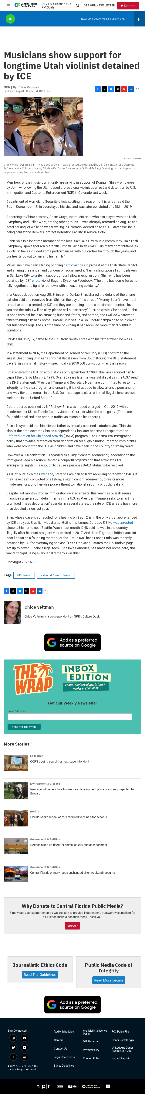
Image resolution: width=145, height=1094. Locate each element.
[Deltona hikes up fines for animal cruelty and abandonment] (16, 846)
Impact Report (120, 1058)
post (31, 294)
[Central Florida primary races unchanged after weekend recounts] (16, 874)
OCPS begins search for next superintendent (59, 761)
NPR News (24, 575)
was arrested (123, 522)
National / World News (56, 575)
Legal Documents (64, 1057)
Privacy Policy (91, 1050)
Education (36, 756)
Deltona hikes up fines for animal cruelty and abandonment (68, 845)
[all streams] (139, 18)
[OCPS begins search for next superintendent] (16, 763)
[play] (10, 19)
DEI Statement (91, 1041)
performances (74, 265)
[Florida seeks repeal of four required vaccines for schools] (16, 818)
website (47, 474)
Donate (130, 6)
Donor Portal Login (123, 1040)
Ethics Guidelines (64, 1065)
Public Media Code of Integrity (109, 968)
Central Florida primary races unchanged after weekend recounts (72, 872)
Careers (58, 1040)
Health (34, 811)
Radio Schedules (64, 1031)
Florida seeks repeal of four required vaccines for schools (68, 817)
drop (41, 493)
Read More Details (108, 980)
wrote (36, 280)
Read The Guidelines (40, 974)
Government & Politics (45, 839)
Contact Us (60, 1048)
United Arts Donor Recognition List (122, 1049)
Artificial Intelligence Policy (95, 1032)
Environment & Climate (45, 783)
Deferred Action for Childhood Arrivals (34, 436)
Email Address (17, 711)
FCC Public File (120, 1031)
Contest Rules (91, 1058)
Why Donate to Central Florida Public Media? (72, 906)
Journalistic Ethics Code (40, 965)
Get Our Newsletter (99, 5)
